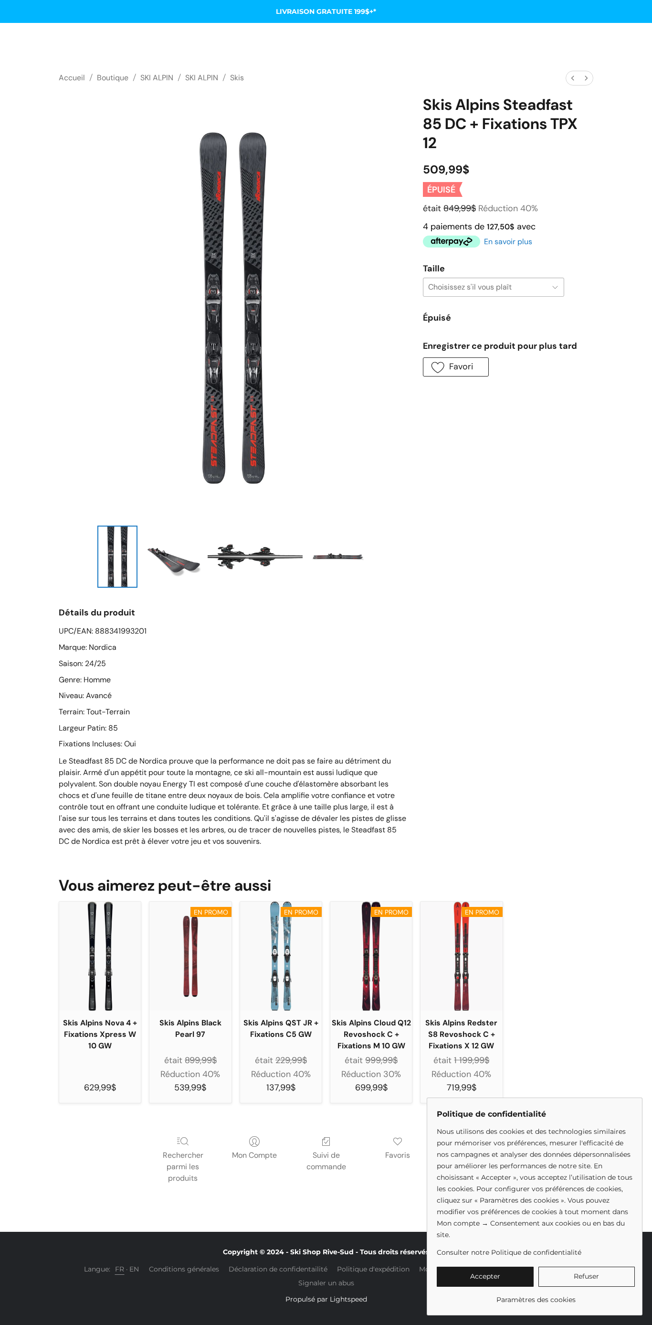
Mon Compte (254, 1155)
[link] (536, 1296)
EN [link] (134, 1269)
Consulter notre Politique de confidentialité (509, 1252)
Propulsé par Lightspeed (326, 1299)
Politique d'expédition (373, 1269)
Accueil (72, 78)
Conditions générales (184, 1269)
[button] (456, 367)
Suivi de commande (326, 1161)
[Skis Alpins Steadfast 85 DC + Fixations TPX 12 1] (172, 557)
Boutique (112, 78)
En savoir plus (508, 242)
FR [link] (120, 1269)
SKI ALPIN (156, 78)
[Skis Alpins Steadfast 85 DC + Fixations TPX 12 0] (117, 557)
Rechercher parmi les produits (183, 1166)
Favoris (397, 1155)
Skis (237, 78)
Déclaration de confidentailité (278, 1269)
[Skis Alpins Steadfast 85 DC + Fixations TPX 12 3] (337, 557)
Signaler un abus (326, 1283)
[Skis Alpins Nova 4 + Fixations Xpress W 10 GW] (100, 956)
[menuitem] (572, 78)
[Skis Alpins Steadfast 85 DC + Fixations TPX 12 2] (255, 557)
